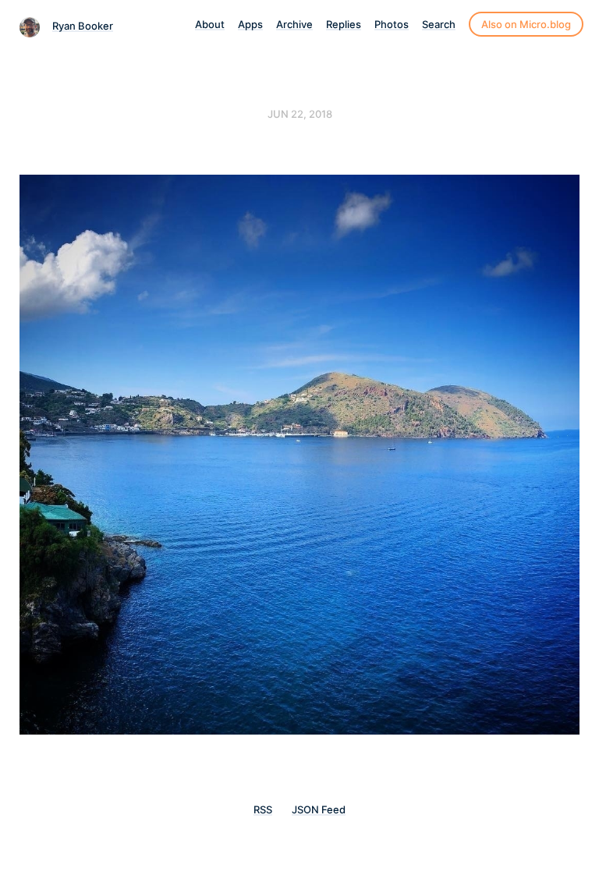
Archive (294, 24)
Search (438, 24)
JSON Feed (319, 809)
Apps (250, 24)
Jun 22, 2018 (300, 114)
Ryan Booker (82, 25)
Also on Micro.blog (526, 24)
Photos (391, 24)
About (210, 24)
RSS (262, 809)
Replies (343, 24)
